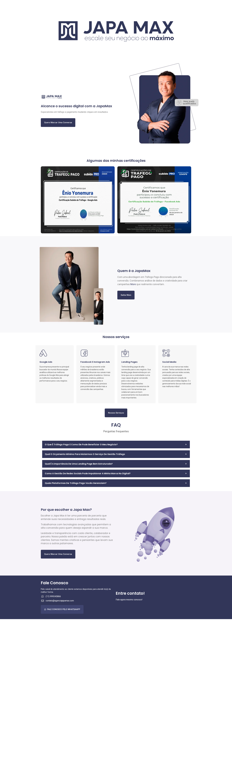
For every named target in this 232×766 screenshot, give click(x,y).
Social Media (169, 361)
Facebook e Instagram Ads (95, 361)
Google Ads (45, 361)
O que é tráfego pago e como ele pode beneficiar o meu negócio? (81, 444)
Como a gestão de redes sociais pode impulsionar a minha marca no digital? (87, 473)
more (133, 284)
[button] (116, 444)
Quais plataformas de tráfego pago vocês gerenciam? (75, 483)
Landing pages (129, 361)
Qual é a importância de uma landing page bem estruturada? (79, 463)
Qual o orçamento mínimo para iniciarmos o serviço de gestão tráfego (85, 454)
